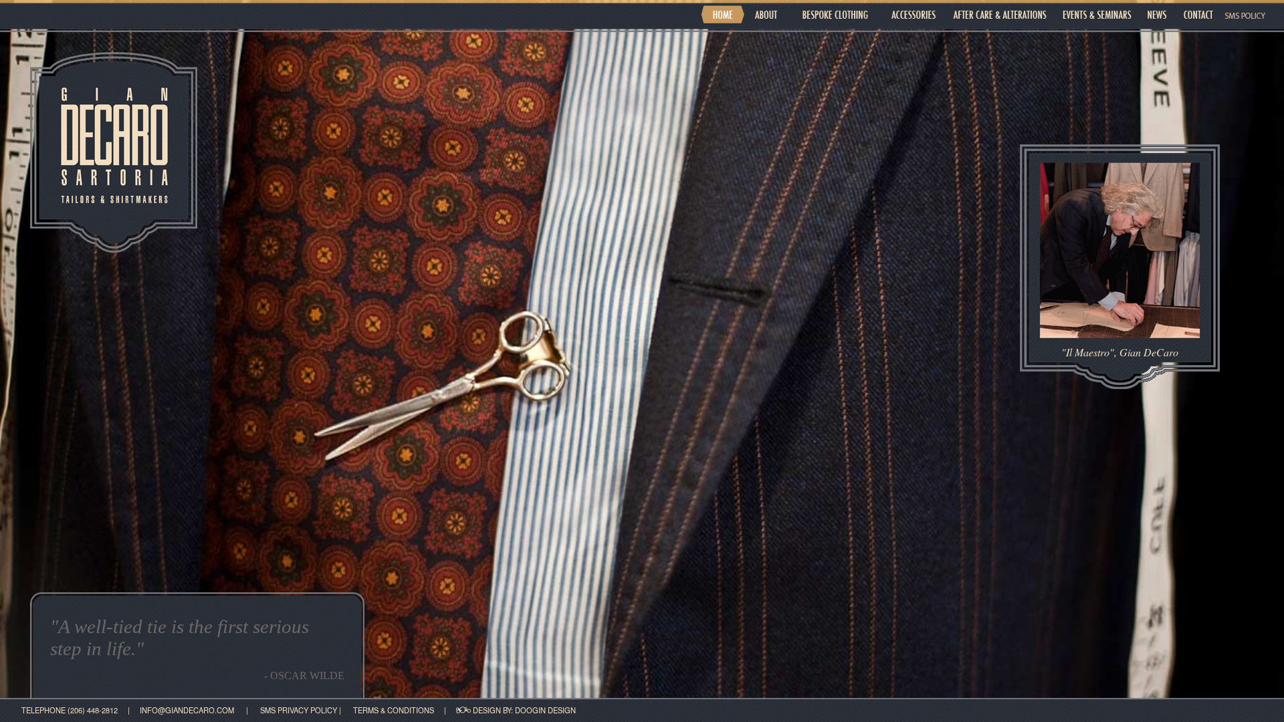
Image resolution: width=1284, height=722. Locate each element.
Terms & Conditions (394, 710)
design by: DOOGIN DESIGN (523, 710)
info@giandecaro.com (187, 710)
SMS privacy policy (299, 710)
